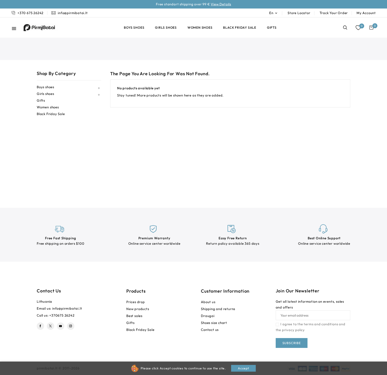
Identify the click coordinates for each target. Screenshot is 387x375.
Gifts (272, 28)
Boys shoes (134, 28)
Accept (243, 368)
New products (137, 309)
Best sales (134, 316)
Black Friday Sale (239, 28)
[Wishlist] (358, 27)
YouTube (60, 326)
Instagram (70, 326)
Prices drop (135, 302)
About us (208, 302)
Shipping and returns (218, 309)
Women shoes (200, 28)
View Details (221, 4)
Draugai (208, 316)
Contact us (49, 291)
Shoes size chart (214, 323)
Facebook (40, 326)
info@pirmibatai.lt (67, 308)
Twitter (50, 326)
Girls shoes (166, 28)
